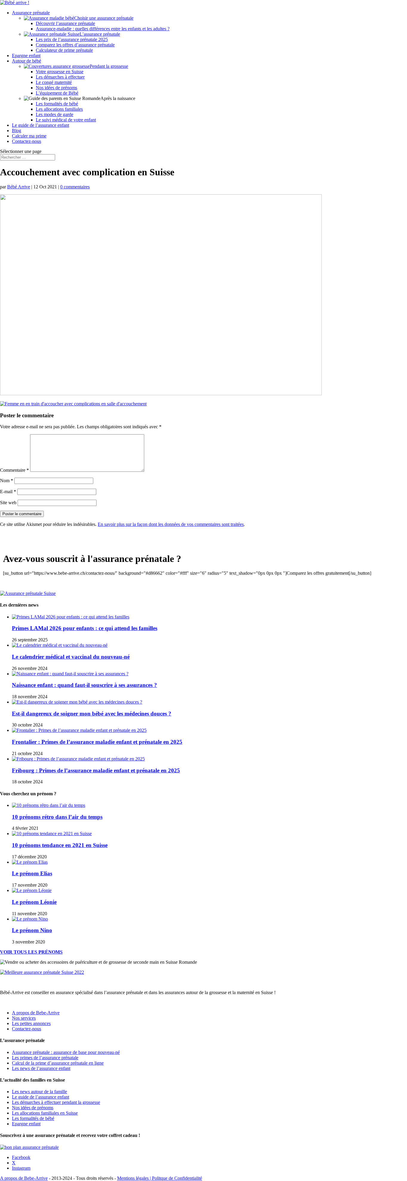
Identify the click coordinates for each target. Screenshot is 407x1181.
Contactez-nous (26, 141)
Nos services (24, 1018)
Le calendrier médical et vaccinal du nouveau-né (71, 657)
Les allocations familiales (59, 109)
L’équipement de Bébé (57, 93)
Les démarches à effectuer (60, 76)
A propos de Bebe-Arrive (36, 1012)
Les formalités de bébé (57, 103)
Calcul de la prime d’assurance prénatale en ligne (58, 1063)
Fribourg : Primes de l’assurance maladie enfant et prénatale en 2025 (96, 770)
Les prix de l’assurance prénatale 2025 (72, 39)
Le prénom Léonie (34, 902)
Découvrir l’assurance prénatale (65, 23)
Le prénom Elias (32, 873)
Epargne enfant (26, 55)
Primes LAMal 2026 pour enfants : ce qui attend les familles (84, 628)
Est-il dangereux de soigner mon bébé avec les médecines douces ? (91, 713)
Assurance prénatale (31, 12)
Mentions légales (133, 1178)
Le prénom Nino (32, 930)
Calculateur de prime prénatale (64, 50)
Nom (6, 480)
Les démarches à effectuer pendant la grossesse (56, 1102)
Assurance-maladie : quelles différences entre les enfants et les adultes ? (103, 28)
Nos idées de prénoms (56, 87)
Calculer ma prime (29, 135)
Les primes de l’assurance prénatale (45, 1057)
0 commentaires (75, 186)
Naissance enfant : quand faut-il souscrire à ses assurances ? (84, 685)
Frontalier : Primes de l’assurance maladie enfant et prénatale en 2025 (97, 742)
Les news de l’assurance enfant (41, 1068)
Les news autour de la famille (39, 1091)
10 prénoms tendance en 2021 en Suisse (60, 845)
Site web (8, 502)
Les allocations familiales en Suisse (45, 1113)
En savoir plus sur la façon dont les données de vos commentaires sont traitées (171, 524)
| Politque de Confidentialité (176, 1178)
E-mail (8, 491)
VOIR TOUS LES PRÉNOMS (31, 952)
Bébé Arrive (18, 186)
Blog (16, 130)
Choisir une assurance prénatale (103, 18)
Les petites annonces (31, 1023)
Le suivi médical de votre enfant (66, 119)
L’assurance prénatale (100, 34)
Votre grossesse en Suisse (59, 71)
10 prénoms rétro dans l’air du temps (57, 817)
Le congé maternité (54, 82)
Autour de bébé (26, 60)
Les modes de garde (54, 114)
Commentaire (14, 470)
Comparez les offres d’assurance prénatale (75, 44)
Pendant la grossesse (109, 66)
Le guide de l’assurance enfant (40, 125)
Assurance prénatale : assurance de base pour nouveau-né (66, 1052)
